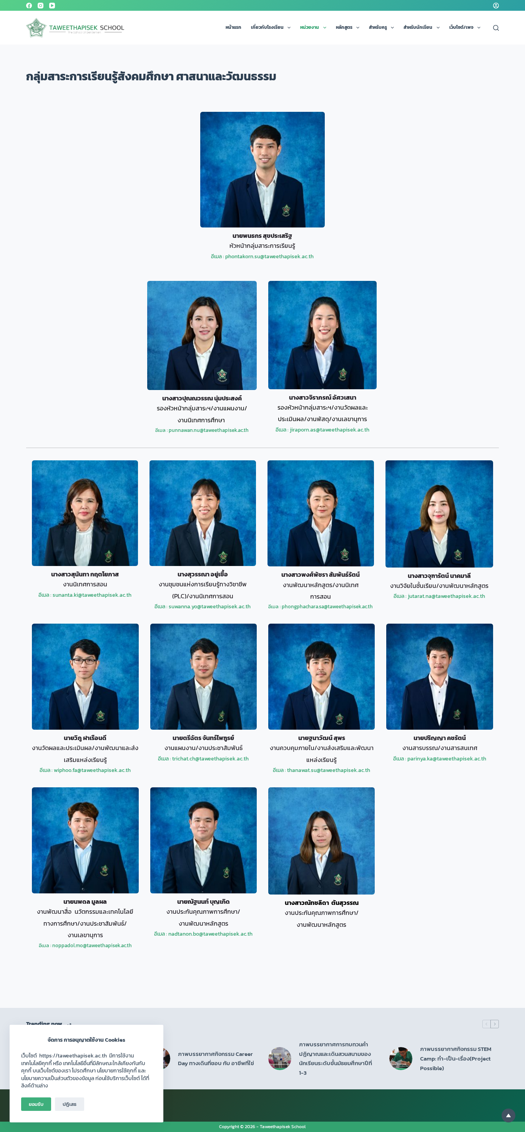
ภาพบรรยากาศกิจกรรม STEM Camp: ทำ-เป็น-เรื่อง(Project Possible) (455, 1058)
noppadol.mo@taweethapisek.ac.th (92, 945)
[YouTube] (52, 5)
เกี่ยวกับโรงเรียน (267, 27)
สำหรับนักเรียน (418, 27)
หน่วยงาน (309, 27)
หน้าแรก (233, 27)
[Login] (496, 5)
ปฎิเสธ (69, 1104)
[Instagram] (40, 5)
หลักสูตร (344, 27)
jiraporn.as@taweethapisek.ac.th (329, 430)
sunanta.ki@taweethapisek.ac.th (92, 595)
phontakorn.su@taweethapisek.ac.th (269, 256)
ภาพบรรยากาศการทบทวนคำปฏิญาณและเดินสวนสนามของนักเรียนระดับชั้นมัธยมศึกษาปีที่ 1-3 (335, 1058)
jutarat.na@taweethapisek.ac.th (446, 596)
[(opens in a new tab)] (279, 1058)
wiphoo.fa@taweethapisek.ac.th (92, 770)
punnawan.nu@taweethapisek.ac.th (209, 430)
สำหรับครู (378, 27)
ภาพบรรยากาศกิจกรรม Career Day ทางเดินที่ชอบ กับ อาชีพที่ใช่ (216, 1058)
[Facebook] (29, 5)
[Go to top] (508, 1115)
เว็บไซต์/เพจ (461, 27)
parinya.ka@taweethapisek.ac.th (446, 759)
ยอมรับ (36, 1104)
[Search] (496, 28)
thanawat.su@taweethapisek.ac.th (328, 770)
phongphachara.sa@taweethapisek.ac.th (327, 606)
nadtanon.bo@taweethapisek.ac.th (210, 934)
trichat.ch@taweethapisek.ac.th (210, 759)
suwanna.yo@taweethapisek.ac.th (210, 607)
